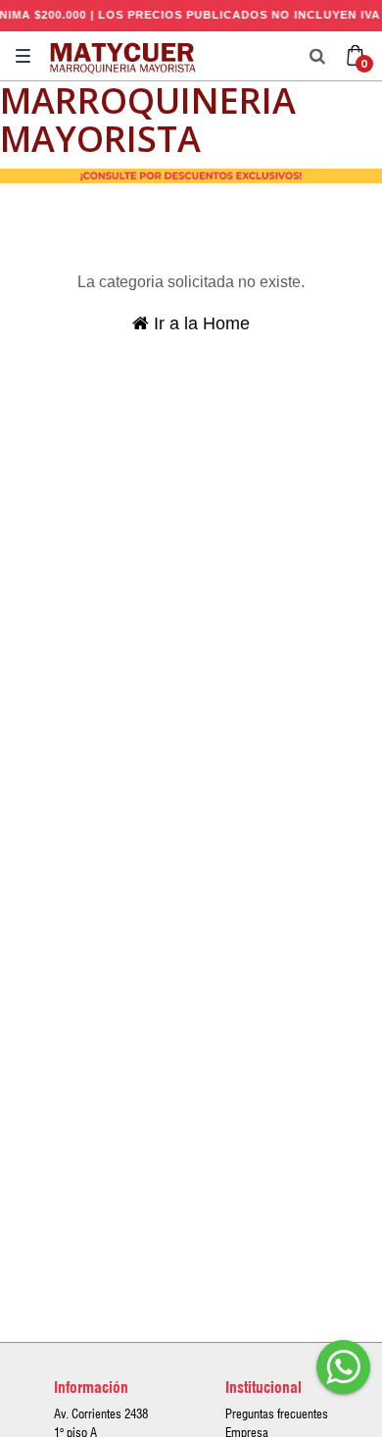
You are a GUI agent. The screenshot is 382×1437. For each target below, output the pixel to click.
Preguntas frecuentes (276, 1413)
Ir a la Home (199, 323)
